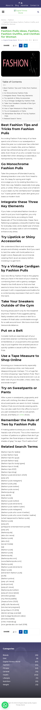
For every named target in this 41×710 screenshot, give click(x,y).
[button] (5, 705)
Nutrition (6, 681)
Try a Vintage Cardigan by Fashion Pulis (19, 101)
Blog (17, 5)
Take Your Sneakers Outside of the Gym (20, 103)
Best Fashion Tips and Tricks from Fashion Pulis (20, 89)
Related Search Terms (12, 118)
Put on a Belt (9, 106)
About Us (9, 5)
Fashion (4, 27)
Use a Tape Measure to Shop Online (18, 108)
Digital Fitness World (10, 40)
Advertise (24, 5)
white (21, 415)
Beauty (6, 655)
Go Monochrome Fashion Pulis (16, 93)
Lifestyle (6, 678)
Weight (6, 685)
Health (5, 675)
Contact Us (34, 5)
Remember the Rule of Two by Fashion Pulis (20, 115)
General (6, 672)
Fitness (6, 668)
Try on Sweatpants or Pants (15, 111)
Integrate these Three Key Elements (18, 95)
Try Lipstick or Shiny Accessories (17, 98)
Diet (4, 658)
